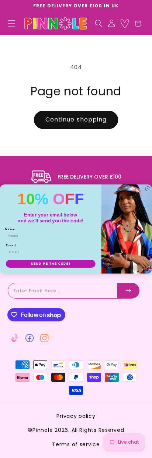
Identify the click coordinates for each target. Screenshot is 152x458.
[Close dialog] (147, 188)
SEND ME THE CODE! (50, 263)
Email (11, 245)
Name (10, 228)
